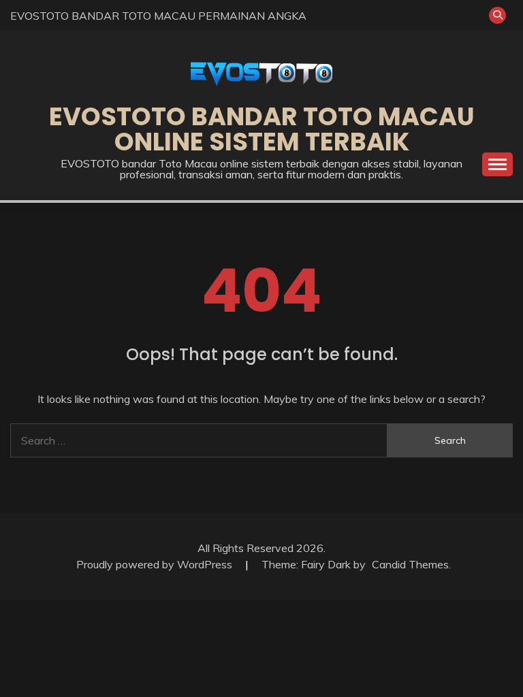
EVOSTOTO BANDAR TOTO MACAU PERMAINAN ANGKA (158, 15)
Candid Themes (410, 564)
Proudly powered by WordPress (155, 564)
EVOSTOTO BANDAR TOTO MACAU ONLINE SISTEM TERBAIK (262, 129)
